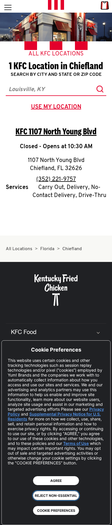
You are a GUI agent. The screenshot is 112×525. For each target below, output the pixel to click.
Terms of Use (76, 443)
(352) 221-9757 (56, 179)
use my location (57, 107)
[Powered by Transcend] (10, 516)
